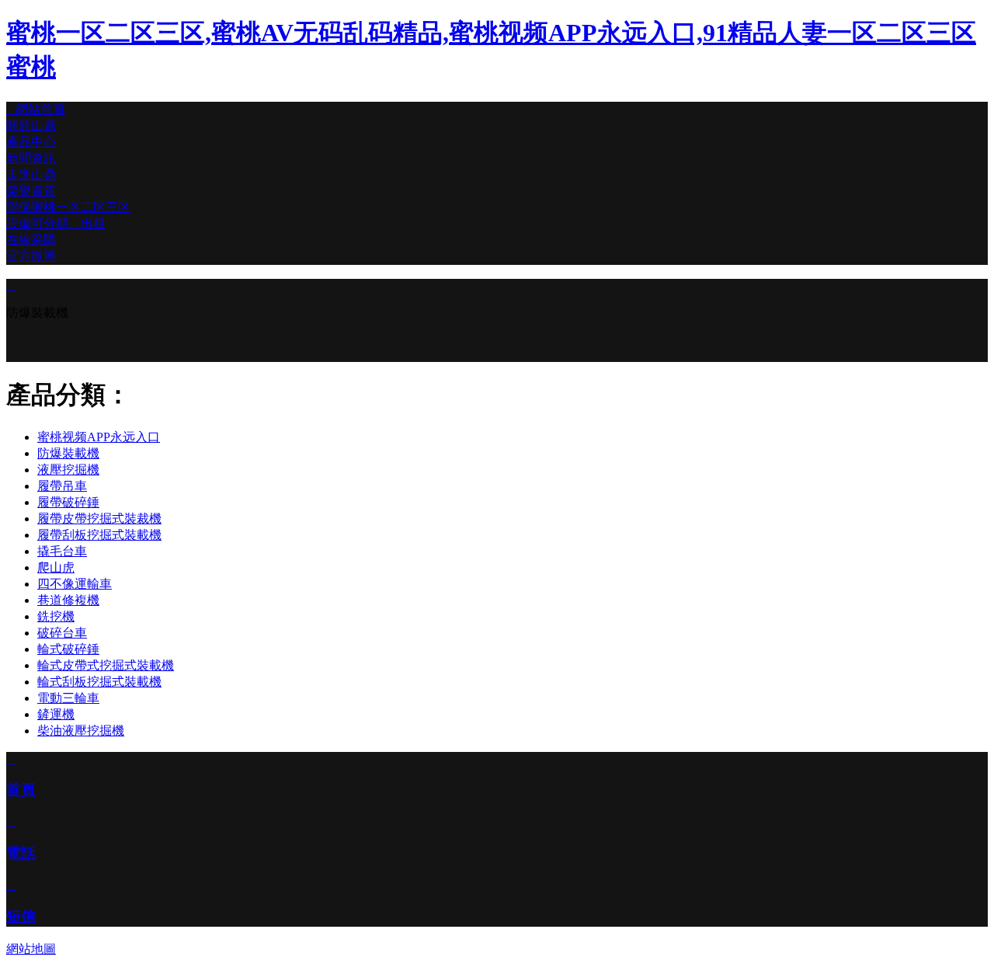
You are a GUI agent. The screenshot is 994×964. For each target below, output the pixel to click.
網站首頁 (35, 109)
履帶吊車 (62, 485)
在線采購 (31, 239)
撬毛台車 (62, 551)
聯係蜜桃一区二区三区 (68, 207)
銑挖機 (56, 616)
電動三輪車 (68, 698)
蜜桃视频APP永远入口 (98, 437)
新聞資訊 (31, 158)
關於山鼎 (31, 125)
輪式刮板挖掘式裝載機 (99, 681)
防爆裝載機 (68, 453)
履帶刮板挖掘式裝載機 (99, 534)
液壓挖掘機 (68, 469)
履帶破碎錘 (68, 502)
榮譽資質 (31, 190)
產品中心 (31, 141)
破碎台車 (62, 632)
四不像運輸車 (74, 583)
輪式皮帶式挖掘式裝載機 (105, 665)
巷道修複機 (68, 600)
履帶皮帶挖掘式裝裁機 (99, 518)
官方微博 (31, 256)
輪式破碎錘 (68, 649)
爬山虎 (56, 567)
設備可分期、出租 (56, 223)
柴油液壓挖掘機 (80, 730)
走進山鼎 (31, 174)
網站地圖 (31, 948)
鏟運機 (56, 714)
